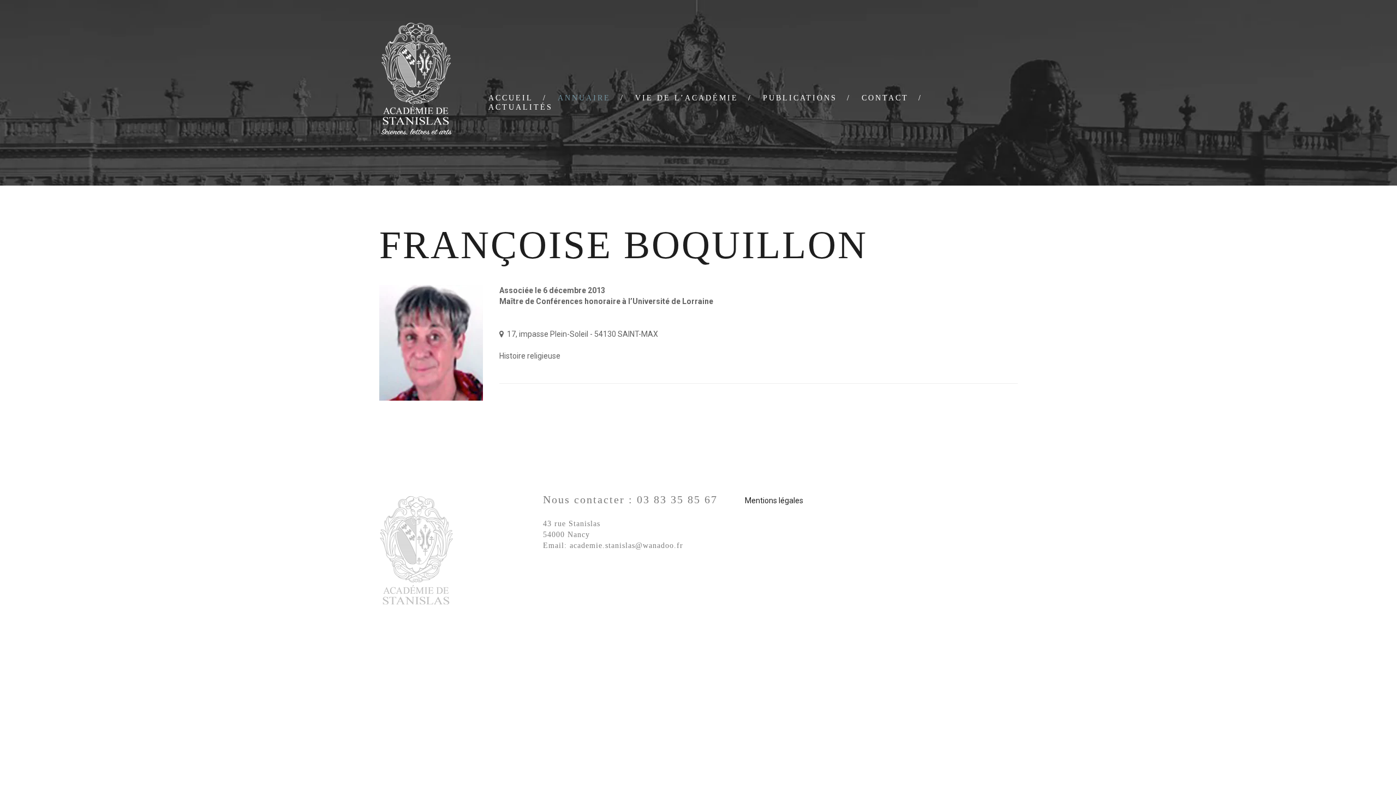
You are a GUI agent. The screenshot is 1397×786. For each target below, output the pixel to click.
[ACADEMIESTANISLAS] (416, 80)
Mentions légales (774, 500)
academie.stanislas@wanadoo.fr (626, 545)
